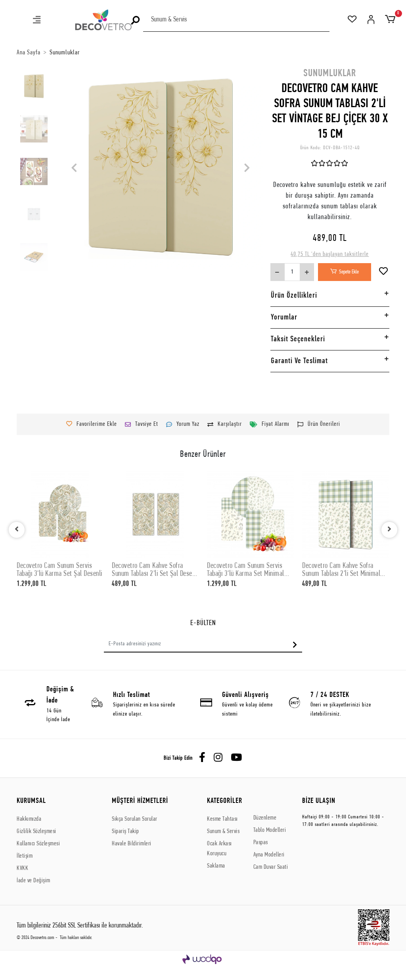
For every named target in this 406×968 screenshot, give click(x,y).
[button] (37, 21)
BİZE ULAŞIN (318, 801)
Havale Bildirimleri (131, 844)
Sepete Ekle (349, 272)
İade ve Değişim (33, 881)
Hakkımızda (29, 819)
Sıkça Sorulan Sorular (134, 819)
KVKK (22, 868)
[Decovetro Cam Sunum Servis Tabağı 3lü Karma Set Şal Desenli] (60, 514)
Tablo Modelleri (269, 830)
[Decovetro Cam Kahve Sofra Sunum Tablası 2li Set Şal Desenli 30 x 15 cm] (155, 514)
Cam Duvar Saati (270, 867)
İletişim (25, 856)
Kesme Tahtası (222, 819)
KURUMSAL (31, 801)
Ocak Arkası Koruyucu (219, 849)
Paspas (260, 842)
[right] (389, 530)
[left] (17, 530)
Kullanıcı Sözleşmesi (38, 844)
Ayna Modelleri (269, 855)
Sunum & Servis (223, 831)
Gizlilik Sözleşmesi (36, 831)
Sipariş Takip (125, 831)
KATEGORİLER (224, 801)
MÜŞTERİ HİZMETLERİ (140, 801)
